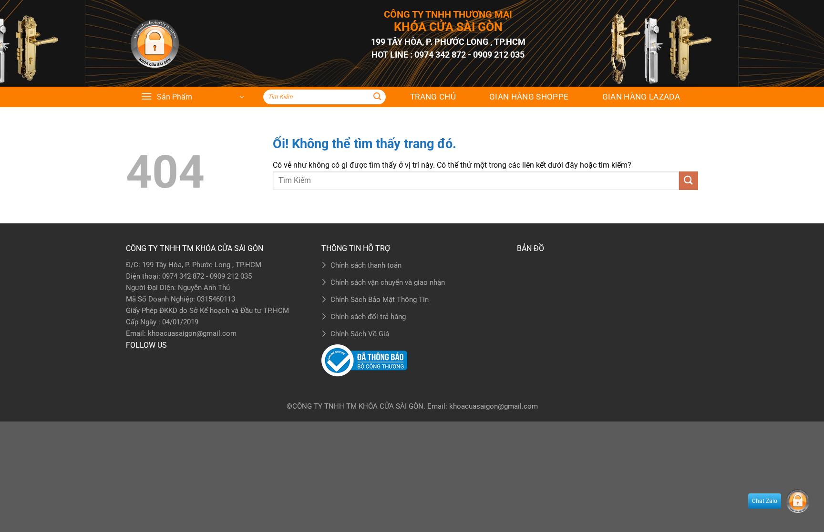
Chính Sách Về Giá (359, 334)
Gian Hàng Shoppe (528, 96)
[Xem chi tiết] (155, 43)
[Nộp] (377, 97)
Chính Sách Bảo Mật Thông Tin (379, 299)
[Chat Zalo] (798, 501)
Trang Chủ (433, 96)
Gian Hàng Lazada (641, 96)
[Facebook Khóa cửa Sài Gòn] (135, 363)
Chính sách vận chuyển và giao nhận (387, 282)
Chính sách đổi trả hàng (368, 316)
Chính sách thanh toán (366, 265)
